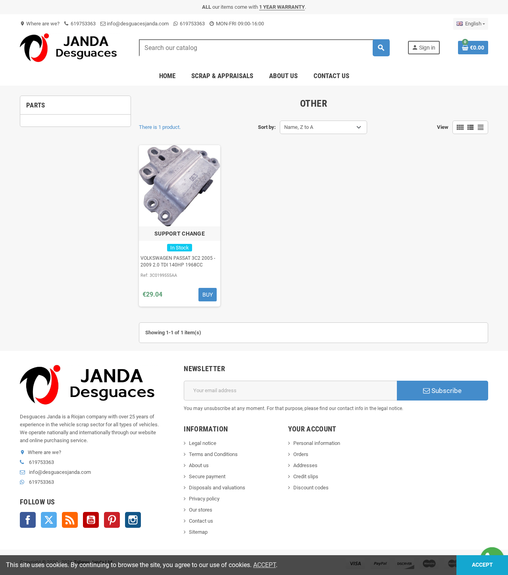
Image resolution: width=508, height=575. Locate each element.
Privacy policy (204, 499)
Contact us (201, 521)
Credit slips (305, 476)
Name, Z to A (298, 127)
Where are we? (40, 24)
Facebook (28, 520)
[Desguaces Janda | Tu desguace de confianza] (70, 47)
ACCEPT (264, 565)
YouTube (91, 520)
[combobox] (264, 47)
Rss (70, 520)
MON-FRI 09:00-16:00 (239, 24)
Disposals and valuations (217, 488)
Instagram (133, 520)
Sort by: (267, 127)
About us (199, 465)
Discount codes (311, 488)
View (442, 127)
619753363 (82, 24)
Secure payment (207, 476)
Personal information (316, 443)
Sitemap (198, 532)
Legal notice (202, 443)
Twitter (49, 520)
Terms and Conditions (213, 454)
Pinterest (112, 520)
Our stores (200, 510)
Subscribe (446, 391)
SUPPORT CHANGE (179, 233)
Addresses (305, 465)
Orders (300, 454)
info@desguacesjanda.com (137, 24)
